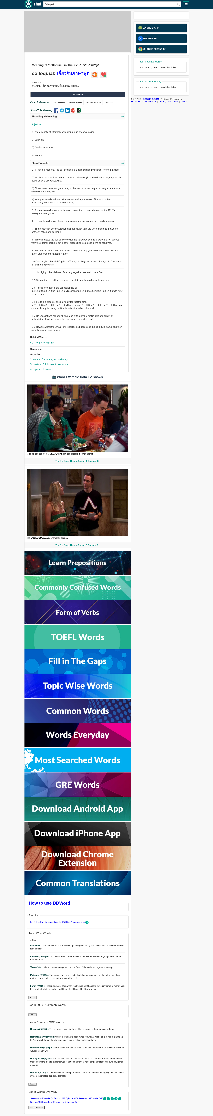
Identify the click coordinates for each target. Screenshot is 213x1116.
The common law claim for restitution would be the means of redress (72, 1029)
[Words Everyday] (77, 746)
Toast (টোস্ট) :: (37, 967)
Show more (77, 94)
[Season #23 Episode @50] (109, 1099)
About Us (152, 101)
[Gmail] (74, 112)
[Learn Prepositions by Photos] (77, 574)
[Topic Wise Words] (77, 697)
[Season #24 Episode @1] (105, 1099)
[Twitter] (62, 112)
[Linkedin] (68, 112)
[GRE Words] (77, 796)
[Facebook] (57, 112)
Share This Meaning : (41, 110)
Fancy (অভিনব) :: (38, 986)
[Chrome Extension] (77, 869)
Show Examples (78, 163)
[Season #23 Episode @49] (112, 1099)
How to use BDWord (49, 903)
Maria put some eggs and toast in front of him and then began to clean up (71, 967)
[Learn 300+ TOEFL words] (77, 648)
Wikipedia (109, 103)
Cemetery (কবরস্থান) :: (40, 956)
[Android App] (77, 820)
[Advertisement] (77, 31)
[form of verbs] (77, 623)
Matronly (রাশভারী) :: (39, 975)
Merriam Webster (94, 103)
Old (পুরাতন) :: (36, 945)
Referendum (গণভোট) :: (41, 1047)
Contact (184, 101)
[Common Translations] (77, 894)
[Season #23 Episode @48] (116, 1099)
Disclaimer (173, 101)
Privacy (162, 101)
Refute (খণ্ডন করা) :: (39, 1072)
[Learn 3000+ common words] (77, 722)
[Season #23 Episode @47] (119, 1099)
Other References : (40, 102)
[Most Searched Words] (77, 771)
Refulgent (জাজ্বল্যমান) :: (41, 1058)
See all (32, 997)
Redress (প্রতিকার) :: (39, 1029)
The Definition (59, 103)
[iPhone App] (77, 845)
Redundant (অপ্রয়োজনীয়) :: (42, 1036)
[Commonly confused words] (77, 599)
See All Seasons (36, 1108)
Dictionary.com (75, 103)
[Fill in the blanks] (77, 673)
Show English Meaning (78, 116)
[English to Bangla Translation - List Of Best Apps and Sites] (87, 923)
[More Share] (79, 112)
